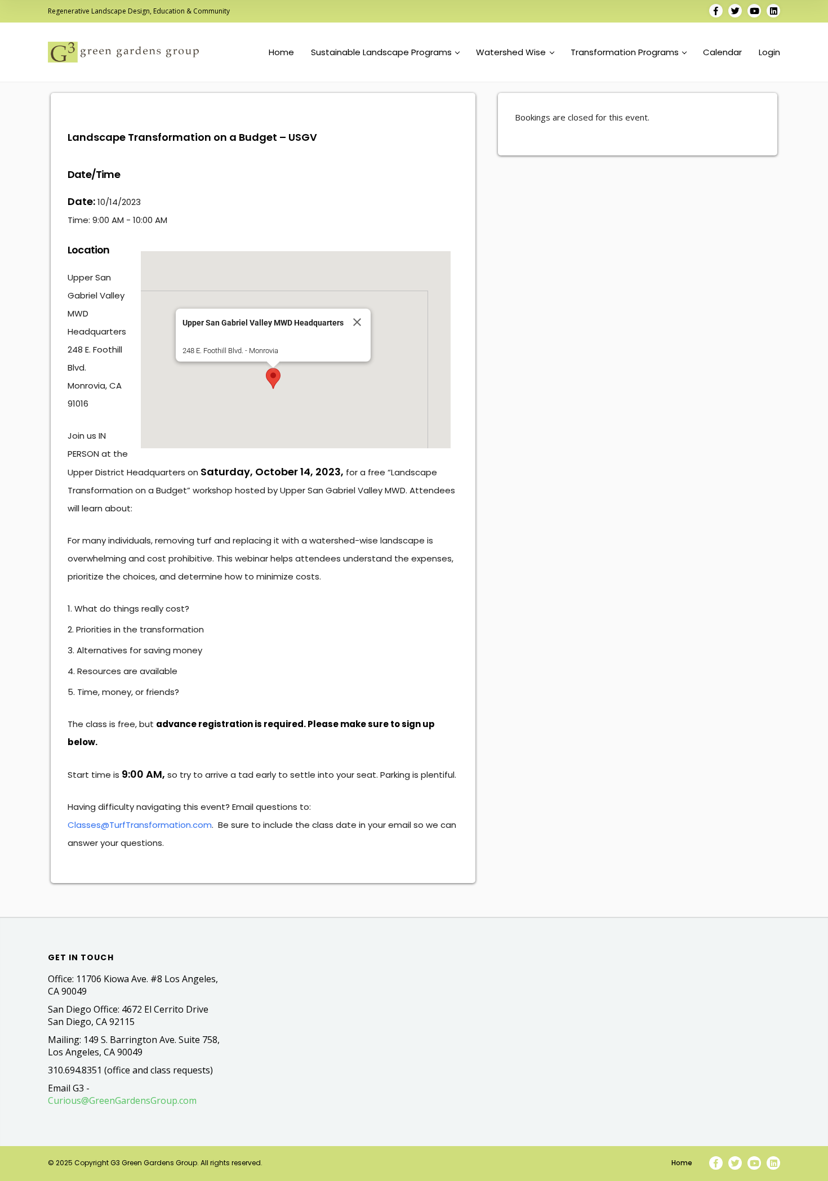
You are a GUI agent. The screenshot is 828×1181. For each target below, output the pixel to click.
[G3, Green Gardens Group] (123, 52)
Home (281, 52)
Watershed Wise (511, 52)
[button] (273, 378)
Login (769, 52)
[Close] (357, 322)
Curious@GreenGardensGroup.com (122, 1100)
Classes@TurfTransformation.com (140, 825)
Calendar (722, 52)
